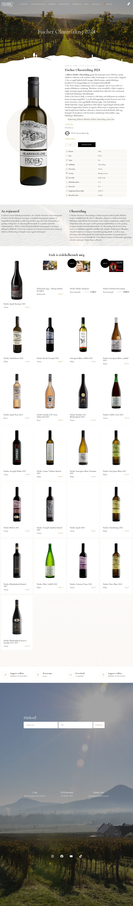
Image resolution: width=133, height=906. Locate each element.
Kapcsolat (96, 4)
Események (76, 4)
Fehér (75, 65)
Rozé (5, 418)
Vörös (6, 307)
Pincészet (24, 4)
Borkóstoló (64, 4)
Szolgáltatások (38, 4)
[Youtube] (71, 856)
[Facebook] (62, 856)
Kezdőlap (68, 65)
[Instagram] (52, 856)
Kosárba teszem (87, 144)
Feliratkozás (99, 725)
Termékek (52, 4)
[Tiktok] (80, 856)
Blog (86, 4)
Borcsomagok (75, 292)
